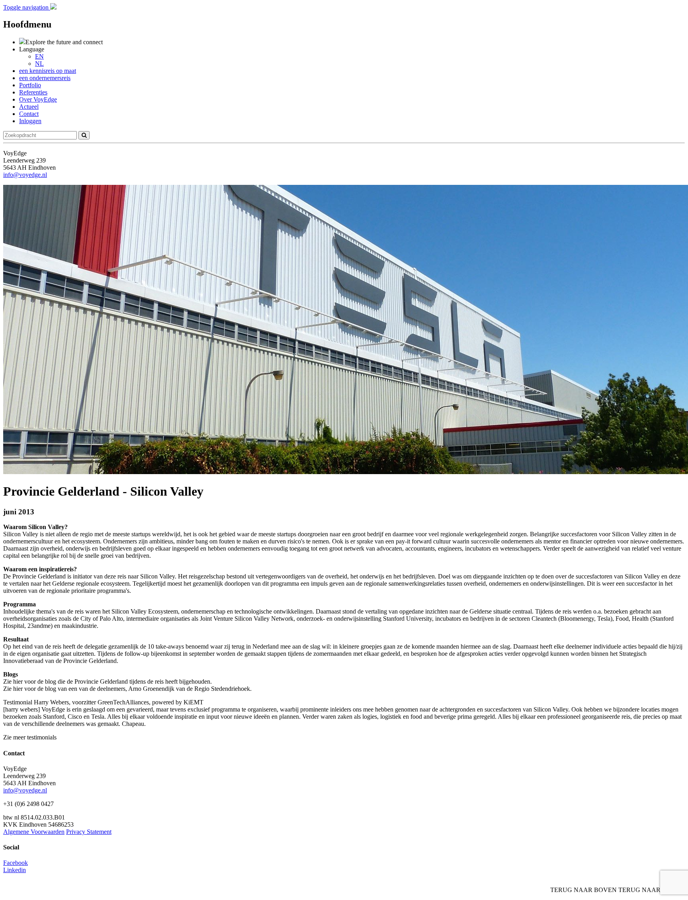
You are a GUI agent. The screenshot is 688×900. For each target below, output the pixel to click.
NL (39, 63)
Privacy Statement (88, 831)
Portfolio (30, 85)
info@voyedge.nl (25, 174)
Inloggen (30, 121)
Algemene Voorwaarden (33, 831)
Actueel (29, 106)
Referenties (33, 92)
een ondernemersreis (44, 78)
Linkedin (14, 870)
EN (39, 56)
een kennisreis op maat (47, 70)
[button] (26, 7)
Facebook (15, 862)
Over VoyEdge (38, 99)
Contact (29, 113)
